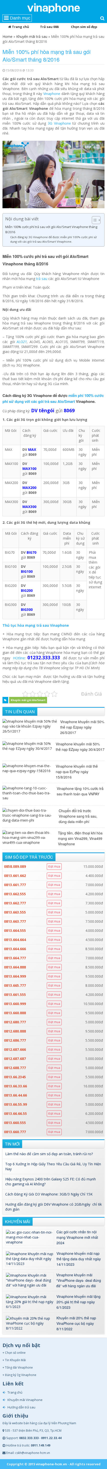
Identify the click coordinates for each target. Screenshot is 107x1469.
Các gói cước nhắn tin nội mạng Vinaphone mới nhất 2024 (77, 1237)
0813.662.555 (15, 894)
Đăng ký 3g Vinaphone (20, 1375)
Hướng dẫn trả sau (21, 1407)
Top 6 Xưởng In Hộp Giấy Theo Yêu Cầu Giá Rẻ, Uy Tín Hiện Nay (53, 1166)
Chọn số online (15, 1353)
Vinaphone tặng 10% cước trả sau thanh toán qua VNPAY (80, 791)
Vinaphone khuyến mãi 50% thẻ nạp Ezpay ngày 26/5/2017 (82, 727)
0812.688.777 (15, 1067)
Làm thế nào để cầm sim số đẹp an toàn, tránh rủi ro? (49, 1153)
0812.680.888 (15, 1031)
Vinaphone (51, 93)
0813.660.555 (15, 1122)
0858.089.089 (15, 866)
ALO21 (22, 341)
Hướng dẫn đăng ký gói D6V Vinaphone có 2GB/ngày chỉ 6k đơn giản (53, 1207)
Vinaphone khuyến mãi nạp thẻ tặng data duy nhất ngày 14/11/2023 (78, 1259)
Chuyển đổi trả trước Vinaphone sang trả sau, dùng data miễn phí (78, 816)
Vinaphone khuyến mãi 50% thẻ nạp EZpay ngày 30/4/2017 (80, 746)
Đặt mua (54, 866)
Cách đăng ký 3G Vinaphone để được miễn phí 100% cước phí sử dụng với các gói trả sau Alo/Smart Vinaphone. (53, 239)
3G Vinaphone (59, 123)
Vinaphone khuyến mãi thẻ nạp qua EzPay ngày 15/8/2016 (77, 772)
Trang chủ (20, 26)
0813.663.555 (15, 912)
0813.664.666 (15, 948)
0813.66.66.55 (15, 1113)
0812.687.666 (15, 1049)
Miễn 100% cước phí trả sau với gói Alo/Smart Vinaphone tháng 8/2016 (51, 229)
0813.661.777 (15, 884)
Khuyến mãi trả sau (31, 36)
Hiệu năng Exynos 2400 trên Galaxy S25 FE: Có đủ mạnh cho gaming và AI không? (50, 1181)
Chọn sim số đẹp (84, 26)
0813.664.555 (15, 930)
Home (7, 36)
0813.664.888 (15, 967)
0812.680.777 (15, 1022)
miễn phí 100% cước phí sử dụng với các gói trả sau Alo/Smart (53, 398)
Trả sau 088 (49, 26)
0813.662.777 (15, 903)
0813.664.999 (15, 976)
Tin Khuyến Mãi (15, 1360)
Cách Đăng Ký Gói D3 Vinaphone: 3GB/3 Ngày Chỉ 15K (49, 1194)
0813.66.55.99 (15, 1104)
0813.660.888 (15, 1012)
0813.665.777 (15, 985)
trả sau (41, 278)
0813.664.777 (15, 958)
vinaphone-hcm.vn (51, 1464)
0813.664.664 (15, 939)
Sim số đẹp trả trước (29, 857)
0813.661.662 (15, 875)
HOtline (19, 658)
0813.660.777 (15, 1131)
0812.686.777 (15, 1040)
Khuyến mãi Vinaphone (25, 1400)
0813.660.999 (15, 1003)
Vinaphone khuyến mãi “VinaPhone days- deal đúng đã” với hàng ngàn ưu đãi (78, 1280)
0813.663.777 (15, 921)
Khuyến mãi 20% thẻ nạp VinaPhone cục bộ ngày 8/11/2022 (76, 1323)
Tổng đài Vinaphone (19, 1367)
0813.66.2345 (15, 1077)
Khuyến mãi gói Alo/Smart (28, 700)
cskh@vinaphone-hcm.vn (32, 1453)
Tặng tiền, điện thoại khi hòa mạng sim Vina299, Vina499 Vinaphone (80, 838)
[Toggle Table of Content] (93, 220)
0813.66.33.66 (15, 1086)
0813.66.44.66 (15, 1095)
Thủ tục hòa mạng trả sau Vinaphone (35, 625)
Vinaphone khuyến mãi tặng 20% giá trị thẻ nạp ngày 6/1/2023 (78, 1302)
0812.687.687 (15, 1058)
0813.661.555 (15, 994)
